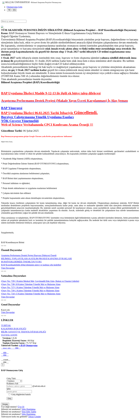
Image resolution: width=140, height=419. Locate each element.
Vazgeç (5, 404)
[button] (2, 18)
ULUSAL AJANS (9, 335)
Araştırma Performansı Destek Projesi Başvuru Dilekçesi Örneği (28, 255)
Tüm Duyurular (8, 268)
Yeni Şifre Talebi (29, 412)
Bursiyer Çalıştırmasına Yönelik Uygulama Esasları (37, 117)
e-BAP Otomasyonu (28, 345)
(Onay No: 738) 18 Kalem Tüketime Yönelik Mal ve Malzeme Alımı (30, 284)
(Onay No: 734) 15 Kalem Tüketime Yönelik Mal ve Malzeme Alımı (30, 294)
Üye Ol (21, 407)
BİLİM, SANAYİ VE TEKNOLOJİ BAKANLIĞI (23, 332)
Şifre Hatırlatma (28, 409)
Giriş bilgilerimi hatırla (21, 394)
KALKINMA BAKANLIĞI (13, 328)
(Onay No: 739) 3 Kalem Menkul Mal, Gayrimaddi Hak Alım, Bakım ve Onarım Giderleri (40, 281)
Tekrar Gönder (34, 416)
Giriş (9, 399)
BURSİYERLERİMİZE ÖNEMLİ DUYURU (21, 262)
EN (14, 10)
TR (9, 10)
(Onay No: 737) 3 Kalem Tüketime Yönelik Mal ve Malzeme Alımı (30, 287)
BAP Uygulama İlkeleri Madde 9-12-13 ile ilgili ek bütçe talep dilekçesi (51, 93)
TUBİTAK (6, 325)
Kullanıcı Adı (12, 383)
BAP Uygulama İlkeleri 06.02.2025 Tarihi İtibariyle (49, 113)
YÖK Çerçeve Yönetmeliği (20, 121)
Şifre (9, 389)
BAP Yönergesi (11, 108)
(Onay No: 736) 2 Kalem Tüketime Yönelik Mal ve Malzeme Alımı (30, 290)
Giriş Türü (11, 378)
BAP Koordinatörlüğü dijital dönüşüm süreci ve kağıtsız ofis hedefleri (31, 265)
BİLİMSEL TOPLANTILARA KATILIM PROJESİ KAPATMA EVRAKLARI (36, 258)
